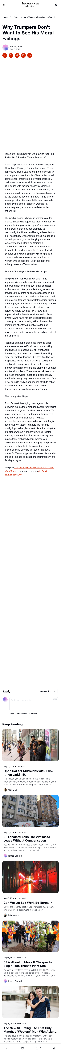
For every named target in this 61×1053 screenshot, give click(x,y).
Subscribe (21, 713)
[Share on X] (11, 55)
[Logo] (30, 5)
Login (12, 713)
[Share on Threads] (17, 55)
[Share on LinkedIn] (23, 55)
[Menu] (3, 5)
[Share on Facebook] (4, 55)
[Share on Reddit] (29, 55)
